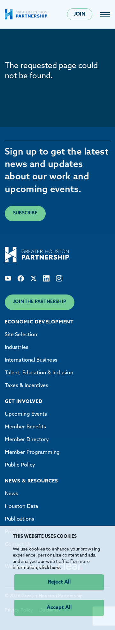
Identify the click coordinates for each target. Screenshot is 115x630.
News (11, 493)
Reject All (59, 582)
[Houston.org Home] (26, 14)
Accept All (59, 607)
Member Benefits (25, 427)
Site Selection (21, 334)
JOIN (80, 14)
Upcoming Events (26, 414)
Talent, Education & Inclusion (39, 373)
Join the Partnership (39, 302)
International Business (31, 360)
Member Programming (32, 452)
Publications (19, 519)
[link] (105, 14)
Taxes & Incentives (26, 385)
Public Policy (20, 465)
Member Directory (27, 439)
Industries (16, 347)
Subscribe (25, 213)
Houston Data (21, 506)
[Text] (8, 278)
